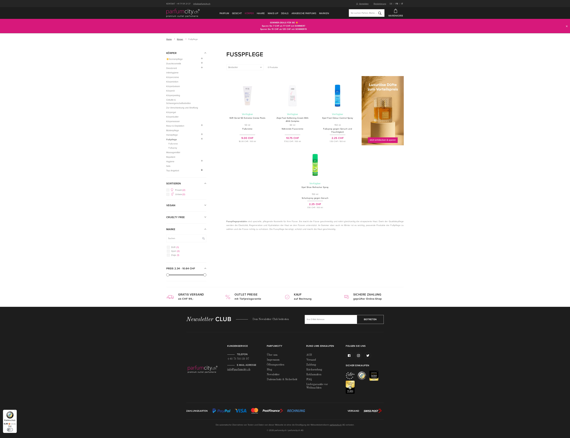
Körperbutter (172, 116)
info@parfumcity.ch (201, 4)
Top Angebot (172, 170)
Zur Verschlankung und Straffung (182, 107)
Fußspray (172, 148)
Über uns (272, 355)
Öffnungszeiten (275, 364)
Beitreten (370, 319)
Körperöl (170, 90)
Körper (249, 13)
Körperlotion (172, 81)
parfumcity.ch (336, 425)
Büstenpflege (172, 130)
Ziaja (175, 255)
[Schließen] (567, 26)
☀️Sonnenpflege (174, 59)
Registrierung (380, 4)
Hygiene (170, 161)
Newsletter (273, 374)
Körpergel (171, 112)
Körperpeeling (173, 95)
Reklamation (313, 374)
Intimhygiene (172, 72)
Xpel (175, 251)
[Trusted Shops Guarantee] (363, 375)
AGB (309, 355)
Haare (261, 13)
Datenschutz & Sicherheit (282, 379)
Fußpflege (171, 139)
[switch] (10, 429)
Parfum (224, 13)
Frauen (180, 190)
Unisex (180, 194)
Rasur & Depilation (175, 126)
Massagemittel (173, 152)
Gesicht (237, 13)
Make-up (273, 13)
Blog (269, 369)
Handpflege (172, 135)
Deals (285, 13)
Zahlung (311, 364)
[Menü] (15, 411)
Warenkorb (395, 15)
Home (169, 39)
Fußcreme (173, 143)
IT (402, 4)
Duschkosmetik (173, 63)
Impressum (273, 360)
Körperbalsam (173, 86)
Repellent (170, 157)
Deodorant (171, 68)
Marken (324, 13)
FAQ (309, 379)
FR (397, 4)
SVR (175, 247)
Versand (311, 360)
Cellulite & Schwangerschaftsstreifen (178, 102)
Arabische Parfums (304, 13)
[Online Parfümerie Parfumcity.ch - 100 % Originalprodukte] (183, 13)
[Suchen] (379, 13)
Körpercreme (172, 77)
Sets (168, 166)
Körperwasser (173, 121)
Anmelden (364, 4)
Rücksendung (314, 369)
